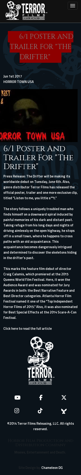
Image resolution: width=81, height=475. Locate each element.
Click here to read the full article (27, 328)
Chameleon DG (52, 467)
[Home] (26, 11)
